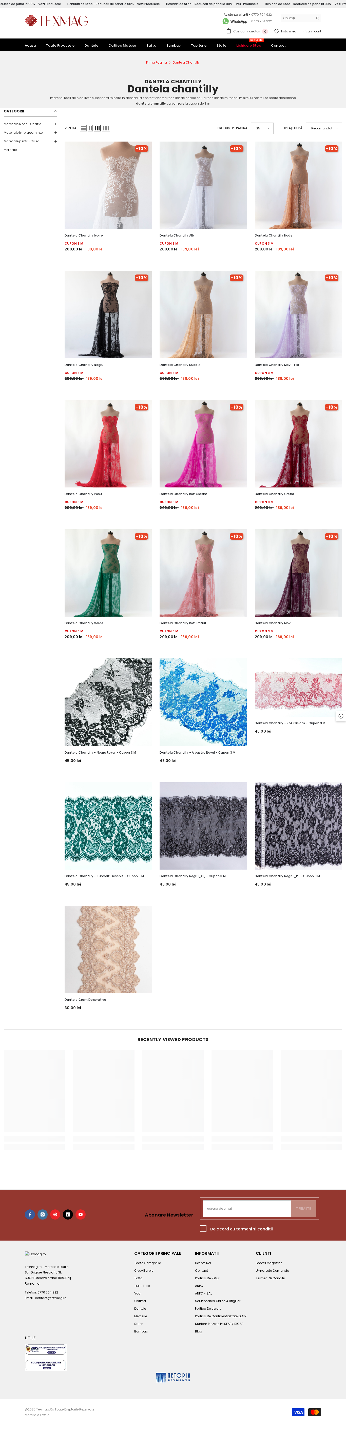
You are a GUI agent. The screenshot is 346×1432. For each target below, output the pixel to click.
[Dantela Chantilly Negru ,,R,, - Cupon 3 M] (298, 826)
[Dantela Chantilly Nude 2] (203, 314)
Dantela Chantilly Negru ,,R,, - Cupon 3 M (287, 876)
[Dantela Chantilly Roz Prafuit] (203, 573)
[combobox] (297, 18)
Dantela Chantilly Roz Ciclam (183, 494)
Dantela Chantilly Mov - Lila (277, 365)
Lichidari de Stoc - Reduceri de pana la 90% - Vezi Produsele (113, 4)
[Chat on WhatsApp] (234, 21)
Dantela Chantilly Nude (274, 235)
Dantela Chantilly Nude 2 (180, 365)
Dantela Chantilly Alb (177, 235)
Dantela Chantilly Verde (84, 623)
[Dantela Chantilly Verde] (108, 573)
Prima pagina (156, 62)
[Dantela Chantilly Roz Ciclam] (203, 443)
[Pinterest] (55, 1214)
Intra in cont (312, 31)
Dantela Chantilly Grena (274, 494)
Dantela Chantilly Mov (273, 623)
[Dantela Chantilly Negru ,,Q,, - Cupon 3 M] (203, 826)
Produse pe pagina (232, 128)
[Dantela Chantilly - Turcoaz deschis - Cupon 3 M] (108, 826)
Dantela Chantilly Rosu (83, 494)
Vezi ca (70, 128)
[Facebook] (30, 1214)
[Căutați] (301, 18)
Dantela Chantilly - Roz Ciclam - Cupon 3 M (290, 723)
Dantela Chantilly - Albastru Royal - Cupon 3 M (197, 752)
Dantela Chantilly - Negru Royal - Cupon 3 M (100, 752)
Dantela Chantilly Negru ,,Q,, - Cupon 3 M (193, 876)
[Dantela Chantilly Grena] (298, 443)
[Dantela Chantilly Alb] (203, 185)
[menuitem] (30, 124)
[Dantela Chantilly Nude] (298, 185)
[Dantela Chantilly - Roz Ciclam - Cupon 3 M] (298, 687)
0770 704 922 (261, 14)
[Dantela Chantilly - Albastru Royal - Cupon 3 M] (203, 702)
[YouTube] (80, 1214)
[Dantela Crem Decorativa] (108, 949)
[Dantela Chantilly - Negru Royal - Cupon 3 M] (108, 702)
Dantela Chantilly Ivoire (84, 235)
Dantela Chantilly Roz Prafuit (183, 623)
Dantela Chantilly (186, 62)
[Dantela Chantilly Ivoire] (108, 185)
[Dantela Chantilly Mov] (298, 573)
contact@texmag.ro (50, 1298)
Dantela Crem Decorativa (85, 999)
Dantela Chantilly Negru (84, 365)
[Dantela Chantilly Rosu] (108, 443)
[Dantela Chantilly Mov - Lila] (298, 314)
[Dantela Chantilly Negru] (108, 314)
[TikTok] (68, 1214)
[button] (83, 128)
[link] (34, 1139)
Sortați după (291, 128)
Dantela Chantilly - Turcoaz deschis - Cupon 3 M (104, 876)
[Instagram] (42, 1214)
